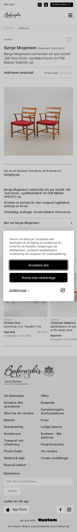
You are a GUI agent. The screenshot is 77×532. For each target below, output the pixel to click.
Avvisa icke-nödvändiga (38, 277)
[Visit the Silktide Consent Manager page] (63, 290)
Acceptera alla (38, 265)
